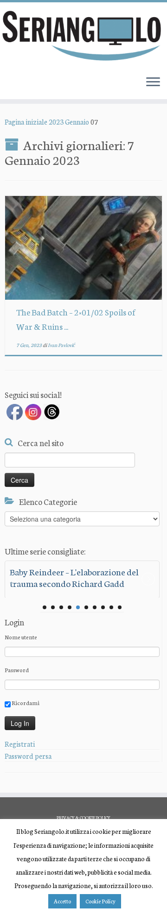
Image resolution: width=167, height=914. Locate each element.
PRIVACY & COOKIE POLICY (83, 817)
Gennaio (77, 121)
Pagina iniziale (26, 121)
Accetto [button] (62, 901)
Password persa (28, 756)
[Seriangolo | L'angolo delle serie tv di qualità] (83, 35)
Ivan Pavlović (61, 344)
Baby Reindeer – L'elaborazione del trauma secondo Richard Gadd (74, 577)
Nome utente (21, 637)
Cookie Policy (100, 901)
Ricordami (25, 702)
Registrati (20, 744)
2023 (56, 121)
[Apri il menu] (153, 82)
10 (120, 607)
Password (17, 670)
